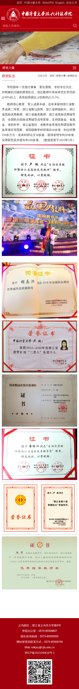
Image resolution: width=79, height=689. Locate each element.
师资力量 (61, 75)
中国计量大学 (32, 2)
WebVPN (48, 2)
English (59, 2)
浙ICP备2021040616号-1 (40, 652)
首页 (19, 2)
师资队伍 (72, 75)
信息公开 (71, 2)
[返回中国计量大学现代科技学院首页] (39, 14)
